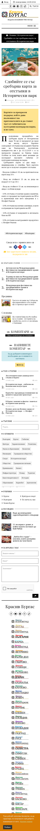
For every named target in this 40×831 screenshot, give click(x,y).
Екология (26, 449)
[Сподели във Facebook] (15, 247)
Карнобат (20, 483)
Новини (12, 35)
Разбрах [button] (7, 827)
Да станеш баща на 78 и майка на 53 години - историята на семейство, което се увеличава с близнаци (25, 320)
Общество (7, 463)
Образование (8, 483)
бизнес (19, 468)
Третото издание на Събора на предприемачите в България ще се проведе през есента (25, 302)
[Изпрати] (35, 596)
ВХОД (20, 365)
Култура (6, 444)
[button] (31, 26)
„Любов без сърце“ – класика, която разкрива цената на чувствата (24, 539)
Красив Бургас (20, 606)
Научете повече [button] (26, 822)
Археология (31, 483)
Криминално (8, 468)
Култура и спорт (29, 496)
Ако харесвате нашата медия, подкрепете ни (21, 253)
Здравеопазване (18, 444)
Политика (32, 444)
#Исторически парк (14, 233)
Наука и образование (11, 449)
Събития (25, 439)
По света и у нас (29, 500)
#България (29, 233)
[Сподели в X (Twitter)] (24, 247)
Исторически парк (25, 35)
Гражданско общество (23, 454)
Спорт (5, 459)
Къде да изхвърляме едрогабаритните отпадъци (25, 514)
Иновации (7, 454)
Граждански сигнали (22, 463)
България (6, 439)
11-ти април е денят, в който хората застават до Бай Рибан (24, 526)
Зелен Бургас (9, 503)
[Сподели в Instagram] (20, 247)
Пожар (22, 473)
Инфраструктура (9, 473)
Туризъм (31, 473)
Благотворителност (11, 478)
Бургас (16, 439)
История (25, 478)
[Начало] (7, 35)
